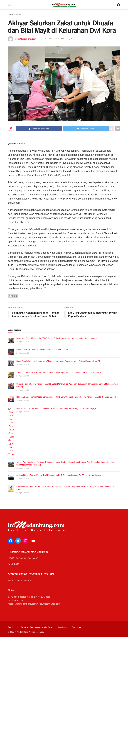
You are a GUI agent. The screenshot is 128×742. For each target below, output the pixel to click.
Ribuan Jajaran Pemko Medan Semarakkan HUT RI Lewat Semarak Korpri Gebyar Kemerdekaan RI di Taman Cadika (66, 396)
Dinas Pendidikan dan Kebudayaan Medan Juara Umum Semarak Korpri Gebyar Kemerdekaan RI (58, 361)
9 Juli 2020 (48, 38)
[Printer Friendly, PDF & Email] (13, 296)
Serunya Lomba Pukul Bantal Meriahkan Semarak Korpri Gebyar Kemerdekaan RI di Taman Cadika (58, 372)
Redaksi (11, 627)
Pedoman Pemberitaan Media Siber (37, 627)
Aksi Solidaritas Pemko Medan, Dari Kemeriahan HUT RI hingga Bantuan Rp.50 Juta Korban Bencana (59, 475)
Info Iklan (62, 627)
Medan (18, 14)
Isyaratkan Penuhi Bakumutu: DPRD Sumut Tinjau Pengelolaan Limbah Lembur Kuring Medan (56, 338)
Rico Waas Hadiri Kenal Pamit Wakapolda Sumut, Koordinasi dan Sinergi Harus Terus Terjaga (56, 408)
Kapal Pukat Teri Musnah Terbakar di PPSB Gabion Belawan (42, 349)
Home (10, 14)
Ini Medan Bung (21, 631)
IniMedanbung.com (26, 38)
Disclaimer (76, 627)
